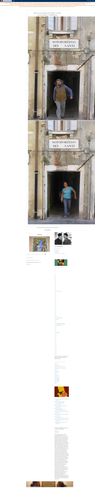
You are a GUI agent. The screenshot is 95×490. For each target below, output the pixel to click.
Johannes (57, 251)
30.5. (55, 295)
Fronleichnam (57, 378)
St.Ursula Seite (59, 325)
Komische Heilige (58, 404)
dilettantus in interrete (60, 253)
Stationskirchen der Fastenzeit (60, 366)
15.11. (56, 335)
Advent (56, 363)
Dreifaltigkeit (57, 377)
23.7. (55, 304)
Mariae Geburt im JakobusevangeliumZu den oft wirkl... (62, 417)
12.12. (56, 345)
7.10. (55, 320)
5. (55, 292)
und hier (58, 332)
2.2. (55, 283)
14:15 (42, 254)
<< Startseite (28, 264)
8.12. (55, 344)
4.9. (55, 313)
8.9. (55, 314)
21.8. (55, 309)
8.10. (55, 322)
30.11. (56, 337)
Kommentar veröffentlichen (33, 260)
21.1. (55, 279)
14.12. (56, 347)
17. (55, 288)
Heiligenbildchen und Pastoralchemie (47, 14)
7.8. (55, 307)
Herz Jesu (56, 380)
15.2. (55, 286)
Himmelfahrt (57, 375)
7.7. (55, 300)
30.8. (55, 310)
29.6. (55, 298)
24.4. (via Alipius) (58, 291)
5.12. (55, 341)
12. (55, 340)
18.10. (56, 323)
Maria (56, 383)
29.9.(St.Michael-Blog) (59, 317)
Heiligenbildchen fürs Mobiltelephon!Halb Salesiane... (61, 409)
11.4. (55, 289)
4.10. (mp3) (57, 319)
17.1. (55, 278)
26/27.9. (56, 316)
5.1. (55, 273)
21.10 (56, 325)
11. (55, 328)
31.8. (55, 312)
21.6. (55, 297)
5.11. (55, 331)
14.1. (55, 276)
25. (55, 306)
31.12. (56, 354)
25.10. (56, 326)
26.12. (56, 350)
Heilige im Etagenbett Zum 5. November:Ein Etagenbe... (60, 402)
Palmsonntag (57, 371)
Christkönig (57, 381)
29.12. (56, 353)
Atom (40, 262)
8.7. (55, 301)
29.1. (55, 282)
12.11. (56, 334)
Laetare (56, 369)
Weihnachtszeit (57, 365)
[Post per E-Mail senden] (45, 254)
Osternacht (56, 372)
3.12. (55, 338)
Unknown (56, 252)
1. (55, 275)
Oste (55, 374)
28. (55, 281)
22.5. (55, 294)
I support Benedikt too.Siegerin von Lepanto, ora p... (61, 406)
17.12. (56, 348)
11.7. (55, 303)
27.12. (56, 351)
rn (56, 374)
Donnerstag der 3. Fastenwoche (60, 368)
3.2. (55, 285)
